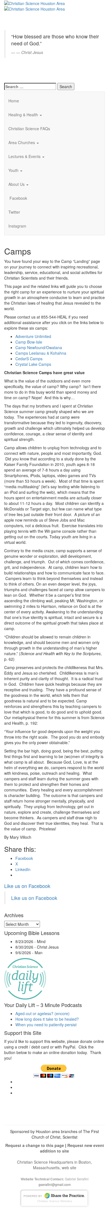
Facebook (17, 198)
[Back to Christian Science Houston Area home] (34, 3)
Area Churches (22, 142)
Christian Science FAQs (29, 128)
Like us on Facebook (27, 885)
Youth (14, 170)
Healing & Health (23, 114)
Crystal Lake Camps (33, 364)
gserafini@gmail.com (55, 1184)
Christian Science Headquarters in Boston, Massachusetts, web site (54, 1164)
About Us (17, 184)
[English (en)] (18, 6)
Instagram (17, 226)
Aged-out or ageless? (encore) (42, 1013)
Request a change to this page (34, 1145)
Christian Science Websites (54, 1201)
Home (13, 100)
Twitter (14, 212)
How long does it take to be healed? (47, 1019)
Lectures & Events (25, 156)
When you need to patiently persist (46, 1024)
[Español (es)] (18, 70)
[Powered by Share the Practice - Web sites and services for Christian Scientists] (54, 1197)
